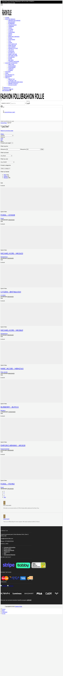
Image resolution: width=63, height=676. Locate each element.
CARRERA (11, 26)
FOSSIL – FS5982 (8, 484)
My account (12, 85)
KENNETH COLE (13, 48)
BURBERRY (11, 23)
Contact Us (7, 551)
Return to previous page (7, 130)
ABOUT (7, 77)
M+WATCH (11, 52)
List (2, 140)
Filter (42, 149)
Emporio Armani (5, 448)
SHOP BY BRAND (10, 19)
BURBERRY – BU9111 (10, 407)
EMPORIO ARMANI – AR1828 (13, 445)
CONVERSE (11, 32)
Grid (2, 138)
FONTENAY (11, 39)
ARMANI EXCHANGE (14, 20)
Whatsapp (6, 519)
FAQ (5, 553)
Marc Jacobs (4, 372)
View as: (3, 137)
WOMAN (8, 71)
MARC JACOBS (12, 54)
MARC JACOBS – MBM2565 (12, 368)
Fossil (2, 218)
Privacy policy (7, 549)
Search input (6, 103)
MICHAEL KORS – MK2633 (12, 253)
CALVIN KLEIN (12, 25)
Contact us (12, 80)
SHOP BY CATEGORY (11, 63)
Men (5, 174)
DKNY (10, 35)
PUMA (10, 58)
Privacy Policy (13, 83)
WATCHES (11, 64)
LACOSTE (11, 49)
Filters (2, 134)
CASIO (10, 27)
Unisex (5, 176)
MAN (6, 73)
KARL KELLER (12, 45)
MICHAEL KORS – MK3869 (12, 330)
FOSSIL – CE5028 (8, 215)
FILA (9, 41)
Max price (23, 149)
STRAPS (10, 70)
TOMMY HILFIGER (13, 61)
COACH (10, 30)
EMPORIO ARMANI (13, 36)
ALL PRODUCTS (9, 74)
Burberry (3, 410)
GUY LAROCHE (12, 44)
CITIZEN (10, 29)
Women (6, 177)
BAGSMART (11, 22)
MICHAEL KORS (12, 55)
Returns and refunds (9, 550)
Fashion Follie (18, 606)
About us (11, 79)
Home (2, 122)
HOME (7, 17)
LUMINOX (11, 51)
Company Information (9, 547)
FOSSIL (10, 38)
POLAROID (11, 57)
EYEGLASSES (11, 67)
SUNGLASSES (12, 66)
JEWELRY (11, 68)
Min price (3, 149)
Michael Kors (4, 256)
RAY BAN (11, 60)
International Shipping (9, 554)
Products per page (5, 143)
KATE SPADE (11, 47)
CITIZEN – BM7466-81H (11, 292)
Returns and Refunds (15, 82)
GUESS (10, 42)
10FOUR (29, 600)
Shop (5, 122)
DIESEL (10, 33)
